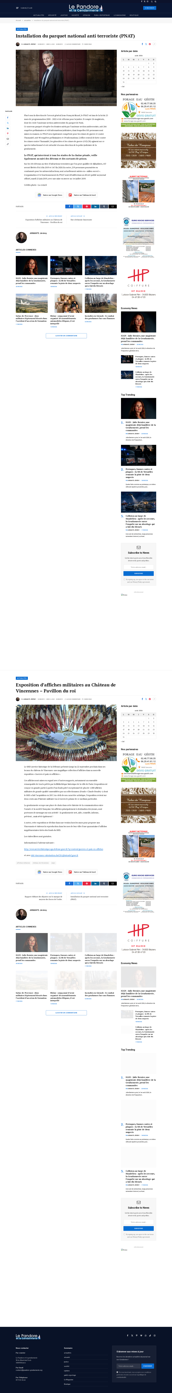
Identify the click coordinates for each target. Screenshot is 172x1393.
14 (143, 71)
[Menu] (17, 8)
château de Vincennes (41, 863)
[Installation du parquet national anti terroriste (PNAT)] (66, 78)
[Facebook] (7, 117)
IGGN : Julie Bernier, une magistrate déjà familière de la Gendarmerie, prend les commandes (32, 281)
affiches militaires (23, 863)
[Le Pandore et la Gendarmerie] (86, 8)
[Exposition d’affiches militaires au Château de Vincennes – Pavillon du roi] (66, 733)
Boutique (134, 15)
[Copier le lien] (7, 144)
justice (64, 15)
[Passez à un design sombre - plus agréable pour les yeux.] (152, 1)
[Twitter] (7, 123)
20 (138, 74)
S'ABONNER (149, 8)
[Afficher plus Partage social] (154, 44)
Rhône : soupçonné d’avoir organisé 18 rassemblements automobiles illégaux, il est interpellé (63, 320)
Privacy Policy (137, 582)
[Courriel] (7, 138)
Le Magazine (120, 15)
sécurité (52, 15)
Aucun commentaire (74, 44)
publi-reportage (102, 15)
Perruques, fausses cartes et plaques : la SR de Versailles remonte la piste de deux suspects (65, 281)
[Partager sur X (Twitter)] (146, 44)
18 (128, 74)
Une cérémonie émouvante (81, 219)
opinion (86, 15)
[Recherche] (155, 1)
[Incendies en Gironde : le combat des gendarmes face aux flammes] (101, 303)
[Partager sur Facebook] (142, 44)
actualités (38, 15)
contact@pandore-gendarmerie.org (29, 1370)
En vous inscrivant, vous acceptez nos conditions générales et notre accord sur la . (134, 1374)
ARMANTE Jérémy (30, 44)
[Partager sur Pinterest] (150, 44)
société (75, 15)
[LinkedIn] (7, 128)
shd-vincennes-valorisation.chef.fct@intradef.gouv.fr (54, 855)
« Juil (122, 86)
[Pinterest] (7, 133)
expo (53, 863)
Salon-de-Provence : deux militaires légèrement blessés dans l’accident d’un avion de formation (31, 318)
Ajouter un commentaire (66, 336)
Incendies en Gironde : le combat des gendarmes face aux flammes (100, 317)
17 (123, 74)
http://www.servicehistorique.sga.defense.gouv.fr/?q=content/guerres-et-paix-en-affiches (63, 849)
